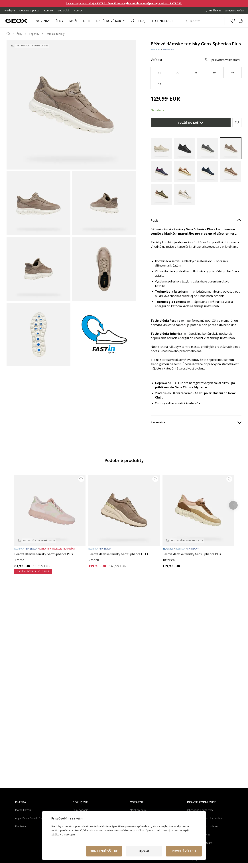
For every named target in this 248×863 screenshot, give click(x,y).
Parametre (158, 422)
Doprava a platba (29, 10)
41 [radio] (159, 83)
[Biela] (184, 194)
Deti (86, 21)
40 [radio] (232, 72)
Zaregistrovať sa (234, 10)
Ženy (60, 21)
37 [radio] (177, 72)
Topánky (34, 34)
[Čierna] (184, 148)
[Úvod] (8, 33)
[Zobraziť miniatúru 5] (38, 334)
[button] (236, 122)
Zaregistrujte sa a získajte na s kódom (124, 3)
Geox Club (64, 10)
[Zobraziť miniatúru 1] (38, 203)
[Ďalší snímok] (233, 505)
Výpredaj (138, 21)
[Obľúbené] (233, 21)
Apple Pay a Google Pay (29, 818)
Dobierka (20, 826)
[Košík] (241, 21)
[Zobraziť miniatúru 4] (104, 269)
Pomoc (78, 10)
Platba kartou (23, 810)
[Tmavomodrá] (161, 171)
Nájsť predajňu (138, 810)
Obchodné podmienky (200, 810)
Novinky (43, 21)
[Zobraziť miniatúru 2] (104, 203)
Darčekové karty (110, 21)
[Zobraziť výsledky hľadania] (186, 21)
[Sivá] (207, 148)
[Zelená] (161, 194)
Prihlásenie (215, 10)
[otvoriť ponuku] (65, 22)
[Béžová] (230, 148)
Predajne (9, 10)
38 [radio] (196, 72)
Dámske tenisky (55, 34)
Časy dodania (80, 810)
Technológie (162, 21)
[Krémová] (161, 148)
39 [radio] (214, 72)
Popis (154, 220)
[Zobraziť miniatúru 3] (38, 269)
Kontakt (48, 10)
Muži (73, 21)
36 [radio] (159, 72)
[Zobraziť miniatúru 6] (104, 334)
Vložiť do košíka (190, 122)
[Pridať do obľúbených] (81, 479)
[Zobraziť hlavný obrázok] (71, 105)
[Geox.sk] (16, 21)
